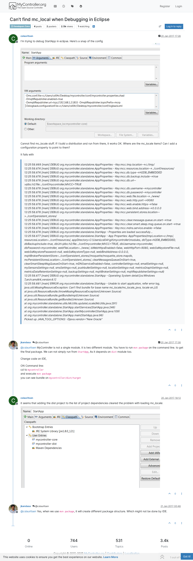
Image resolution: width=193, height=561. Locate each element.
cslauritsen (27, 36)
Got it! (187, 556)
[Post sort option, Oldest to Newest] (160, 26)
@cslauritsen (42, 342)
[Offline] (15, 344)
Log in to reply (174, 26)
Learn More (110, 557)
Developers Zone (21, 26)
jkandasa (26, 342)
